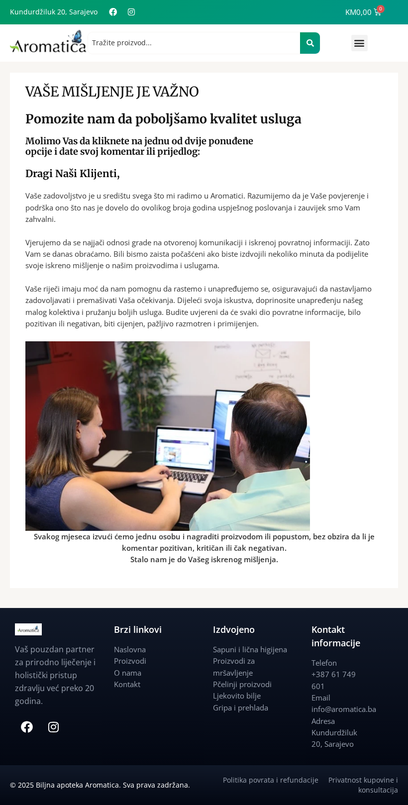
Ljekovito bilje (237, 696)
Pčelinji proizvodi (242, 684)
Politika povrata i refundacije (275, 780)
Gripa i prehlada (240, 707)
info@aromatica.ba (343, 709)
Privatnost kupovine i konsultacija (363, 785)
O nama (127, 673)
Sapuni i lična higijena (250, 649)
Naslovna (130, 649)
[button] (359, 43)
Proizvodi (130, 661)
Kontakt (127, 684)
